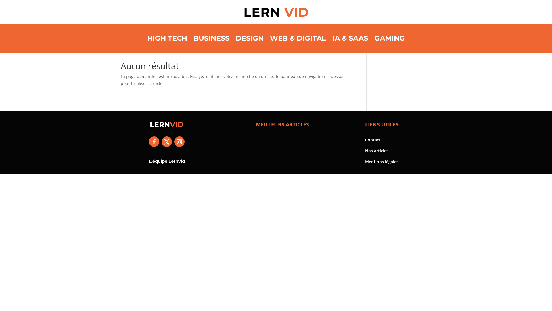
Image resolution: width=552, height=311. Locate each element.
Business (211, 38)
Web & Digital (298, 38)
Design (250, 38)
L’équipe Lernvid (167, 161)
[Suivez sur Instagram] (179, 141)
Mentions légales (381, 161)
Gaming (389, 38)
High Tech (167, 38)
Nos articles (376, 150)
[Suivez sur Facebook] (154, 141)
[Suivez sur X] (167, 141)
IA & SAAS (350, 38)
